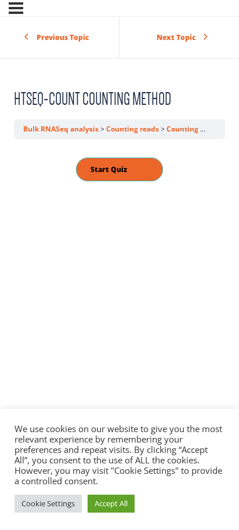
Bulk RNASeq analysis (61, 129)
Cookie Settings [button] (48, 503)
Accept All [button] (111, 503)
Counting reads (133, 129)
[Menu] (16, 8)
